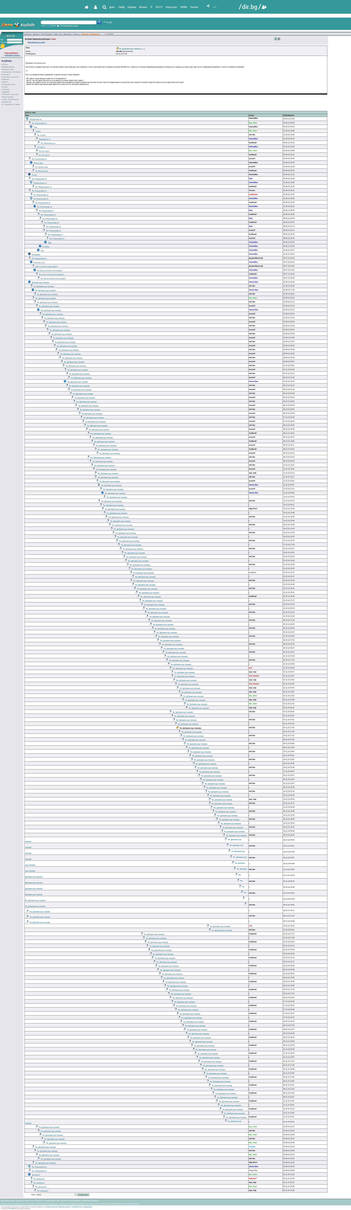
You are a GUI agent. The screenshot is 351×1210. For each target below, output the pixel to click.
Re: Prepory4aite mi (39, 123)
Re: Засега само (41, 167)
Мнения (6, 79)
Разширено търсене (71, 25)
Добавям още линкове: (40, 282)
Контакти (6, 74)
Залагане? (36, 1175)
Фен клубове (8, 97)
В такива (46, 247)
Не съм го (41, 147)
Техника (6, 89)
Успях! (34, 175)
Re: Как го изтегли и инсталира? (49, 271)
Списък (76, 34)
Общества (7, 102)
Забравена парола (12, 55)
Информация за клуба (36, 42)
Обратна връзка (51, 1207)
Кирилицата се (45, 139)
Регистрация (46, 34)
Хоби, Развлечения (11, 99)
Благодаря (36, 255)
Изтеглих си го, (39, 263)
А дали (38, 131)
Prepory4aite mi (35, 119)
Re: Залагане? (39, 1179)
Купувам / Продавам (90, 34)
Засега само (38, 163)
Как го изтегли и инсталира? (46, 267)
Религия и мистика (10, 94)
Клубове (27, 34)
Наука (5, 82)
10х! (42, 251)
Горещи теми (8, 69)
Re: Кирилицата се (48, 143)
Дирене (36, 34)
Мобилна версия (64, 1207)
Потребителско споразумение (81, 1207)
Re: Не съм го (44, 151)
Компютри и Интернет (12, 72)
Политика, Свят (9, 84)
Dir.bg (5, 64)
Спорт (5, 87)
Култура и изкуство (11, 77)
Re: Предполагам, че (43, 187)
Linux (54, 39)
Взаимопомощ (9, 67)
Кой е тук (58, 34)
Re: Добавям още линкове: (44, 286)
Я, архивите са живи (11, 104)
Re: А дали (41, 135)
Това (35, 127)
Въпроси (67, 34)
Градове (6, 92)
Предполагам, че (40, 183)
